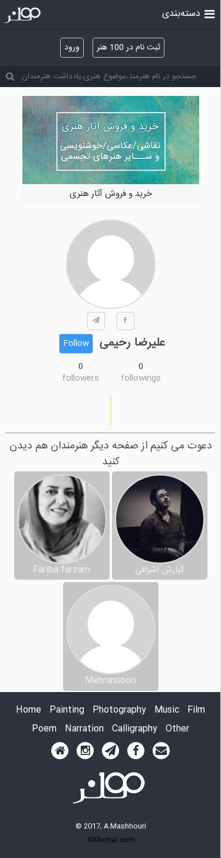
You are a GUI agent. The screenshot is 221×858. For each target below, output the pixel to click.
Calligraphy (134, 729)
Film (196, 710)
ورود (72, 48)
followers (80, 378)
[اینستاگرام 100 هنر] (85, 751)
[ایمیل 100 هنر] (161, 751)
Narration (84, 729)
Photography (119, 710)
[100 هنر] (24, 15)
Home (28, 710)
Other (177, 729)
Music (166, 710)
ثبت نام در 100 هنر (128, 48)
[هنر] (209, 13)
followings (141, 378)
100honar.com (110, 839)
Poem (44, 729)
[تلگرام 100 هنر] (110, 751)
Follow (76, 344)
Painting (67, 710)
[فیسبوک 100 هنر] (135, 751)
